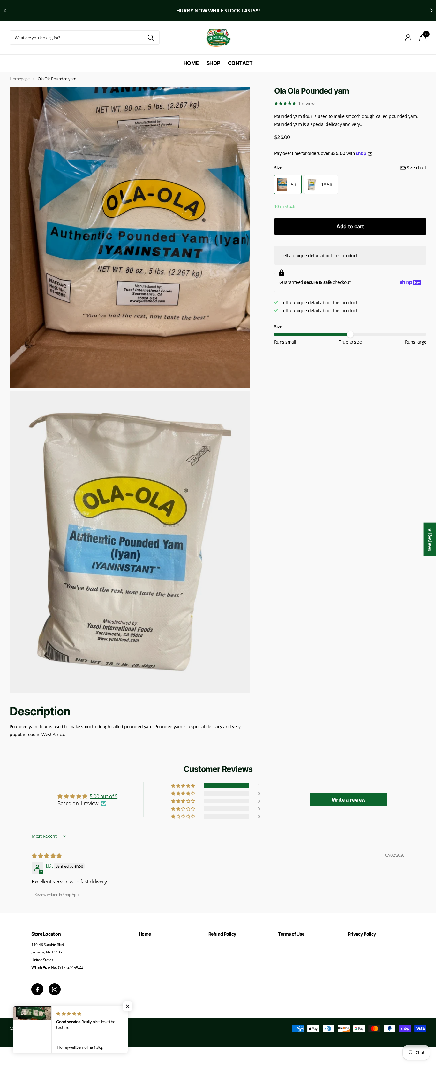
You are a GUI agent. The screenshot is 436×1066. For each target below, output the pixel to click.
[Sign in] (408, 37)
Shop (213, 63)
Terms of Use (291, 934)
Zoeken (151, 37)
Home (191, 63)
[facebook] (37, 989)
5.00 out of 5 (103, 796)
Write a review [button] (349, 799)
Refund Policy (222, 934)
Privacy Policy (362, 934)
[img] (47, 855)
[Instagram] (55, 989)
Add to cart (350, 226)
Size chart (416, 168)
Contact (240, 63)
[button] (5, 10)
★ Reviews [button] (429, 539)
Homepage (19, 79)
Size (350, 168)
